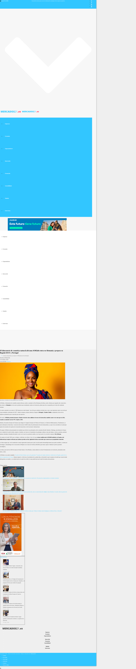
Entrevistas (7, 210)
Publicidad (5, 661)
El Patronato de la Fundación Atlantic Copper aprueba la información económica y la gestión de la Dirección (13, 618)
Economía (7, 136)
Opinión (7, 198)
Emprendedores (9, 148)
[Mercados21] (19, 111)
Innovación (7, 161)
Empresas (7, 123)
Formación (7, 173)
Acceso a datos (6, 665)
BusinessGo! (33, 653)
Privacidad (5, 657)
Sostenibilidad (8, 185)
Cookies (4, 655)
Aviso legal (5, 659)
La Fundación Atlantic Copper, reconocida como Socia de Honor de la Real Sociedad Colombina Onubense (12, 567)
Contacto (4, 663)
